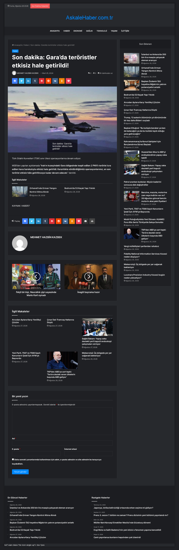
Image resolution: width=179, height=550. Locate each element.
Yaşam (114, 31)
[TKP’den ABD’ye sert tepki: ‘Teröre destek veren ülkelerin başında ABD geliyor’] (62, 360)
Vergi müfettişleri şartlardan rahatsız (141, 246)
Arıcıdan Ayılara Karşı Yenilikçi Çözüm (142, 102)
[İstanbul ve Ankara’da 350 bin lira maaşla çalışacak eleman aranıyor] (131, 58)
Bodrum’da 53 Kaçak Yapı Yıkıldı (79, 188)
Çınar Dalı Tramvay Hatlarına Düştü (140, 110)
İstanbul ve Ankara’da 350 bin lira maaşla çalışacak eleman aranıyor (153, 57)
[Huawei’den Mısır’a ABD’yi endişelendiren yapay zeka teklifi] (131, 156)
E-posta (16, 449)
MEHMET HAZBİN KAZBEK (27, 73)
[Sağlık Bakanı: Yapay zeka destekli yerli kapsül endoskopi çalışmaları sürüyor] (97, 327)
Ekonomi (78, 31)
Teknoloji (102, 31)
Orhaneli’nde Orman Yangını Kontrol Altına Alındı (151, 71)
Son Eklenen (145, 44)
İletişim (125, 31)
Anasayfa (55, 31)
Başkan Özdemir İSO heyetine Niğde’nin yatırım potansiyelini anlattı (153, 84)
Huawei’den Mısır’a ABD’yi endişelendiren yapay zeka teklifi (154, 155)
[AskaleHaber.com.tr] (89, 17)
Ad (14, 438)
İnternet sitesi (70, 449)
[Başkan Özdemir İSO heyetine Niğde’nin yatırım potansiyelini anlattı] (131, 85)
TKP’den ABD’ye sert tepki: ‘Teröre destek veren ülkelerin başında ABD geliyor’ (61, 374)
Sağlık (89, 31)
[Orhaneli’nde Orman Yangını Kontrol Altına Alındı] (20, 191)
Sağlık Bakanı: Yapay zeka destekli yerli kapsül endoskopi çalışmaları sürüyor (97, 341)
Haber (66, 31)
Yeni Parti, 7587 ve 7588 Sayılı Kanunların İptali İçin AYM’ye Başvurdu (26, 355)
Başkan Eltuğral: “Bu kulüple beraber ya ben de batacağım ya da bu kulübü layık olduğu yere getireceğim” (144, 131)
